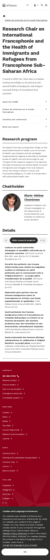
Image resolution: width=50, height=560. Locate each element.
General (9, 380)
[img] (9, 5)
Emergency (12, 393)
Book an (8, 471)
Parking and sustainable (19, 458)
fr (27, 5)
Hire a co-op (11, 389)
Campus (8, 453)
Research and (13, 434)
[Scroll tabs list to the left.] (6, 240)
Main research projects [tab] (23, 240)
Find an (9, 385)
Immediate (11, 398)
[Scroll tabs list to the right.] (44, 240)
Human (10, 430)
